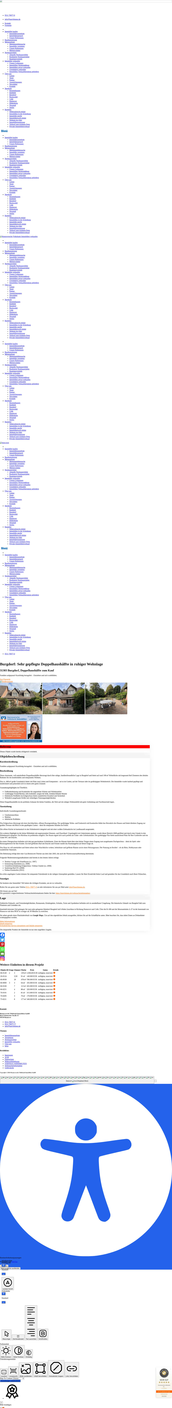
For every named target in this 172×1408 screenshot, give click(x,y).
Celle (11, 99)
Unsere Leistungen (16, 63)
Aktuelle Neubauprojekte (18, 55)
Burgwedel (13, 97)
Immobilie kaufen (11, 31)
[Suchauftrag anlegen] (3, 1407)
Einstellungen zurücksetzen (10, 1381)
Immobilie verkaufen (12, 61)
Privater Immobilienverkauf (19, 126)
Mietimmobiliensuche (17, 44)
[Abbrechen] (1, 1407)
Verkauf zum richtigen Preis (19, 124)
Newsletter (13, 84)
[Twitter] (2, 939)
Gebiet (11, 76)
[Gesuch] (21, 742)
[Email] (2, 953)
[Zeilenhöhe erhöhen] (3, 1293)
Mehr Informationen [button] (7, 921)
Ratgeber (8, 110)
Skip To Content (6, 1378)
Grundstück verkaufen (17, 69)
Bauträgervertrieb (15, 59)
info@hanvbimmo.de (77, 887)
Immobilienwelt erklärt (17, 118)
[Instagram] (2, 958)
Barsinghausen (14, 91)
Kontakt (12, 86)
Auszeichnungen (15, 82)
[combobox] (77, 1080)
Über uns (8, 74)
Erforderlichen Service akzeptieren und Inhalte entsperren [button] (21, 926)
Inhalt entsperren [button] (6, 924)
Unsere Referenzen (16, 38)
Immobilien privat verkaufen (19, 67)
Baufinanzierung (11, 40)
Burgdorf (12, 95)
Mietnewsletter (14, 50)
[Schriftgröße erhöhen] (3, 1265)
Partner (12, 80)
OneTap (14, 1262)
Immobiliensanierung (17, 122)
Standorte (8, 88)
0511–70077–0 (31, 887)
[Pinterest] (2, 944)
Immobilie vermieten (17, 46)
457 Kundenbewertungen (164, 1391)
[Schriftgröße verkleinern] (3, 1274)
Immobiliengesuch (16, 36)
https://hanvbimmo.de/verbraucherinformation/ (73, 893)
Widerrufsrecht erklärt (17, 112)
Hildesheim (13, 103)
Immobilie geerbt (15, 116)
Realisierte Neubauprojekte (19, 57)
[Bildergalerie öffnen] (6, 681)
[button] (86, 131)
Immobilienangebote (16, 34)
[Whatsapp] (2, 949)
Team (11, 78)
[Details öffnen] (54, 973)
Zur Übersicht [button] (5, 679)
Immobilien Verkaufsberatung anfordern (24, 72)
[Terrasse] (64, 714)
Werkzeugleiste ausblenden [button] (10, 1268)
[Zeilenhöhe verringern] (3, 1302)
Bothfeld (12, 93)
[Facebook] (2, 935)
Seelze (11, 107)
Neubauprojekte (10, 53)
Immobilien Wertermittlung (19, 65)
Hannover (13, 101)
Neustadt (12, 105)
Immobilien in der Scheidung (20, 114)
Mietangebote (10, 42)
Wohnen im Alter (15, 120)
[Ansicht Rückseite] (21, 714)
